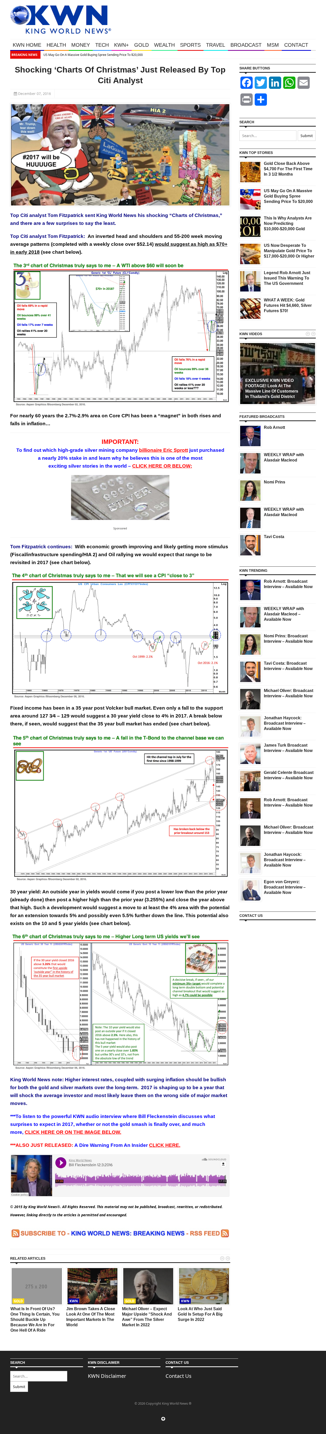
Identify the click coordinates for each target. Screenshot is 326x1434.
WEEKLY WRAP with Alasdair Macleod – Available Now (284, 614)
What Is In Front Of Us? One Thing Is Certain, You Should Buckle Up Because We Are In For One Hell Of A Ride (35, 1319)
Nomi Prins (274, 482)
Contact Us (179, 1375)
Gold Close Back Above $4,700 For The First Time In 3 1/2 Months (288, 168)
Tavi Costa (274, 536)
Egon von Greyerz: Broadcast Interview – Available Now (285, 887)
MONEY (80, 45)
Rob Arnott (274, 427)
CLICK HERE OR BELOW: (162, 466)
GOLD (141, 45)
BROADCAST (246, 45)
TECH (102, 45)
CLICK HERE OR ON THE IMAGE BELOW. (73, 1132)
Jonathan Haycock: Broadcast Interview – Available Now (285, 723)
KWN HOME (27, 45)
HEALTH (56, 45)
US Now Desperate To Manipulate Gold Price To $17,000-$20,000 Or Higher (289, 250)
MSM (273, 45)
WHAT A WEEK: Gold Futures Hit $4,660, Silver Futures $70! (288, 305)
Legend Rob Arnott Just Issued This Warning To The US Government (287, 278)
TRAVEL (215, 45)
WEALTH (164, 45)
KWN (74, 1301)
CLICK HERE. (164, 1145)
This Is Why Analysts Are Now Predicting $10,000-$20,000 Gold (288, 223)
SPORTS (190, 45)
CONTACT (296, 45)
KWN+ (121, 45)
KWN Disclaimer (107, 1375)
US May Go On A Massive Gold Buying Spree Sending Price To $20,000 (93, 55)
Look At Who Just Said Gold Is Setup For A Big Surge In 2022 (200, 1314)
